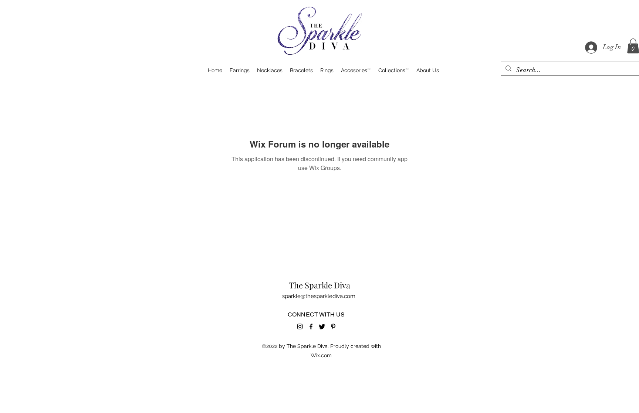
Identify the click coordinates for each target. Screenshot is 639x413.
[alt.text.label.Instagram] (300, 326)
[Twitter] (322, 326)
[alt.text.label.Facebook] (311, 326)
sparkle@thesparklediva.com (318, 296)
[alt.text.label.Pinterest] (333, 326)
